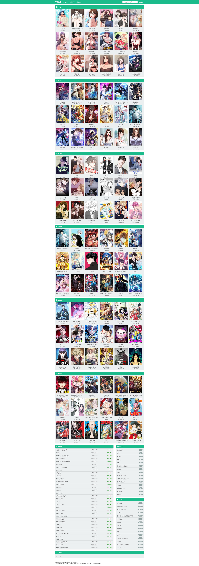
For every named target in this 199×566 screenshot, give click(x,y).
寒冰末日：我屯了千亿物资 (62, 322)
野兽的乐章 (135, 29)
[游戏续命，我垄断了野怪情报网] (135, 283)
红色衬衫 (62, 344)
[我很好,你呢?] (106, 334)
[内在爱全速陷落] (135, 187)
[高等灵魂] (121, 238)
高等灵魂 (121, 248)
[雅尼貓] (121, 407)
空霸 (106, 440)
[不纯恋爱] (91, 260)
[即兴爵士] (77, 187)
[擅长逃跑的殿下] (62, 429)
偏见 (62, 175)
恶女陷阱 (119, 456)
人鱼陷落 (136, 271)
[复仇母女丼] (106, 136)
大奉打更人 (135, 248)
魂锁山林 (92, 198)
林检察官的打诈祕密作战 (62, 547)
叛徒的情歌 (121, 220)
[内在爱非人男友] (77, 210)
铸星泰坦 (62, 147)
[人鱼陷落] (135, 260)
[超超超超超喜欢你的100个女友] (77, 384)
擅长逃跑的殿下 (62, 440)
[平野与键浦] (106, 210)
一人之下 (106, 102)
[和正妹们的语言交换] (106, 63)
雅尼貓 (121, 417)
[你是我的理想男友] (135, 210)
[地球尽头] (121, 283)
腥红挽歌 (119, 494)
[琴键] (106, 164)
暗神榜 (91, 293)
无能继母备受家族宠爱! (106, 417)
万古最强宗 (77, 271)
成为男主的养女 (121, 322)
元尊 (106, 124)
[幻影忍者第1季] (135, 407)
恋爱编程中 (62, 417)
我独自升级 (135, 102)
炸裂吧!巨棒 (121, 147)
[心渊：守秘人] (77, 283)
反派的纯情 (119, 450)
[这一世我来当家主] (135, 311)
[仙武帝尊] (77, 114)
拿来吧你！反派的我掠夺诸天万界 (125, 516)
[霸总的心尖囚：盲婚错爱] (77, 136)
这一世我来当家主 (135, 322)
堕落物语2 (135, 147)
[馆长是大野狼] (106, 40)
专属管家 (62, 74)
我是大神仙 (106, 248)
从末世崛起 (62, 102)
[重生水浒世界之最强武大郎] (62, 283)
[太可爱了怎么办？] (121, 40)
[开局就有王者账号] (106, 260)
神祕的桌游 (135, 51)
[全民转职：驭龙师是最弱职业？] (91, 238)
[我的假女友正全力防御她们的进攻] (91, 407)
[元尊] (106, 114)
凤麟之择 (119, 469)
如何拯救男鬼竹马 (77, 322)
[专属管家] (62, 63)
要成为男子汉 (92, 29)
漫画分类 (78, 2)
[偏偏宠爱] (77, 238)
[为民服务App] (91, 40)
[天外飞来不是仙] (135, 334)
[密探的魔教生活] (106, 356)
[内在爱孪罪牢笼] (62, 210)
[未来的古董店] (135, 356)
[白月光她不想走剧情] (77, 91)
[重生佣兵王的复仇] (77, 356)
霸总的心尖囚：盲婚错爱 (77, 147)
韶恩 (77, 51)
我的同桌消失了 (121, 482)
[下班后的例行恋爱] (135, 63)
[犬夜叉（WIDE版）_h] (135, 429)
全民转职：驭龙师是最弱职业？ (63, 461)
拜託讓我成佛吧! (92, 440)
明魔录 (118, 472)
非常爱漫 (58, 2)
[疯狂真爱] (121, 18)
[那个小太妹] (91, 63)
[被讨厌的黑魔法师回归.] (62, 384)
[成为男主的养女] (121, 311)
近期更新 (65, 2)
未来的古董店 (135, 367)
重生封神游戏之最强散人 (121, 271)
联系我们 (76, 562)
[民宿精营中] (62, 18)
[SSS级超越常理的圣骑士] (62, 260)
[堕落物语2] (135, 136)
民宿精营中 (62, 29)
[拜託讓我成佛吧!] (91, 429)
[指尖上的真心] (106, 187)
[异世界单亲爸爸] (77, 334)
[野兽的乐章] (135, 18)
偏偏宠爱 (77, 248)
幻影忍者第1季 (135, 417)
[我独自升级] (135, 91)
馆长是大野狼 (106, 51)
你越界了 (136, 175)
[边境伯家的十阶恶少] (91, 334)
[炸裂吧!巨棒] (121, 136)
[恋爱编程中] (62, 407)
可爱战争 (121, 344)
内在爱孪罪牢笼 (62, 220)
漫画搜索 (141, 2)
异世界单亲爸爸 (77, 344)
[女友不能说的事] (62, 40)
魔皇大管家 (92, 124)
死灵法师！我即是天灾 (135, 124)
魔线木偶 (106, 395)
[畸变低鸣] (121, 356)
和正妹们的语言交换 (106, 74)
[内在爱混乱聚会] (121, 187)
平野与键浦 (106, 220)
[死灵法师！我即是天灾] (135, 114)
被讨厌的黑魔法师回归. (62, 395)
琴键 (106, 175)
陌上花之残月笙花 (121, 475)
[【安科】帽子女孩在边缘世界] (121, 384)
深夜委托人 (121, 175)
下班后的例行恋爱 (135, 74)
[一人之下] (106, 91)
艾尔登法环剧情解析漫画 (136, 395)
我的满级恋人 (92, 220)
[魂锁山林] (91, 187)
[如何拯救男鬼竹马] (77, 311)
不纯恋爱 (92, 271)
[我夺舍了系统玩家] (91, 91)
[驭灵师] (121, 114)
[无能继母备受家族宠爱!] (106, 407)
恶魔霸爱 (119, 485)
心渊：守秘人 (77, 293)
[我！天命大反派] (91, 136)
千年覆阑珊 (119, 491)
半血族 (91, 175)
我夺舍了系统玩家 (91, 102)
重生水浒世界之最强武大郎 (62, 293)
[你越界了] (135, 164)
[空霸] (106, 429)
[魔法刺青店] (106, 18)
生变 (77, 175)
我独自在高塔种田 (91, 367)
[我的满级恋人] (91, 210)
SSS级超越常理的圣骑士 (62, 271)
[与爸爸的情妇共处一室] (77, 18)
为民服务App (92, 51)
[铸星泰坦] (62, 136)
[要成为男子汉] (91, 18)
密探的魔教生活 (106, 367)
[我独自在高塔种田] (91, 356)
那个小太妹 (92, 74)
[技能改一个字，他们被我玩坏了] (106, 283)
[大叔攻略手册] (62, 187)
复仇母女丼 (106, 147)
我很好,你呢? (106, 344)
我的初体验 (121, 74)
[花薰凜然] (77, 407)
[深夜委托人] (121, 164)
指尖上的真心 (106, 198)
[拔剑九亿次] (106, 311)
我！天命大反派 (92, 147)
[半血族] (91, 164)
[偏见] (62, 164)
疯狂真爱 (121, 29)
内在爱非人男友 (77, 220)
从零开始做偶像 (121, 488)
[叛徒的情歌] (121, 210)
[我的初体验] (121, 63)
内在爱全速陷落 (136, 198)
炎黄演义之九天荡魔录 (91, 322)
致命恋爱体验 (62, 367)
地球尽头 (121, 293)
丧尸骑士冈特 (77, 440)
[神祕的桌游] (135, 40)
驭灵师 (121, 124)
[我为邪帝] (62, 114)
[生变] (77, 164)
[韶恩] (77, 40)
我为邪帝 (62, 124)
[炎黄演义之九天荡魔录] (91, 311)
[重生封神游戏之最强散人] (121, 260)
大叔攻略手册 (62, 198)
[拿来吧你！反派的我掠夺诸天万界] (121, 91)
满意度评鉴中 (77, 74)
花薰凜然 (77, 417)
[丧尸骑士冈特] (77, 429)
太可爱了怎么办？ (121, 51)
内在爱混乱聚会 (121, 198)
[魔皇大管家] (91, 114)
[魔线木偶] (106, 384)
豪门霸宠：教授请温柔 (122, 466)
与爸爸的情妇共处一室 (77, 29)
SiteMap (72, 562)
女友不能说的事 (62, 51)
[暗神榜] (91, 283)
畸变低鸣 (121, 367)
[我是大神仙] (106, 238)
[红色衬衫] (62, 334)
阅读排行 (72, 2)
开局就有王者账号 (106, 271)
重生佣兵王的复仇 (77, 367)
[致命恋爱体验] (62, 356)
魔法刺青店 (106, 29)
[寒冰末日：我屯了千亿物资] (62, 311)
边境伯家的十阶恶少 (92, 344)
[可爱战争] (121, 334)
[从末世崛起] (62, 91)
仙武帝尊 (77, 124)
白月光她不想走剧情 (77, 102)
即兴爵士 (77, 198)
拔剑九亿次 (106, 322)
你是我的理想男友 (135, 220)
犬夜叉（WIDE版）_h (135, 440)
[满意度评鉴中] (77, 63)
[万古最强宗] (77, 260)
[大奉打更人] (135, 238)
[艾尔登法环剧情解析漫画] (135, 384)
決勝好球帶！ (92, 395)
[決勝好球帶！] (91, 384)
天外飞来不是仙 (136, 344)
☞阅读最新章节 (94, 449)
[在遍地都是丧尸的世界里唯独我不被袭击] (121, 429)
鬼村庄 (118, 453)
